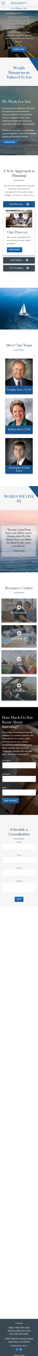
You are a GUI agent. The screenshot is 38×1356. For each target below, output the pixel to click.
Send (19, 899)
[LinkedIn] (20, 1349)
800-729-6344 (24, 1331)
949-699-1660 (22, 1328)
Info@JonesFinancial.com (19, 1346)
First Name (6, 760)
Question (19, 881)
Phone (19, 868)
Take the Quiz (10, 801)
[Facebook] (17, 1349)
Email (4, 788)
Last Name (6, 774)
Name (19, 842)
